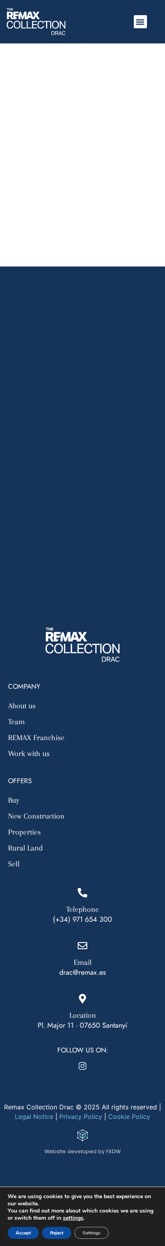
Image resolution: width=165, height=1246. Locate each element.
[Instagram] (82, 1066)
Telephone (82, 909)
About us (22, 705)
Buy (13, 800)
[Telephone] (82, 892)
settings (73, 1218)
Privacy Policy (79, 1117)
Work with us (29, 753)
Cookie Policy (129, 1117)
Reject (56, 1233)
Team (16, 721)
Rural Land (25, 848)
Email (83, 962)
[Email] (82, 945)
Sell (14, 864)
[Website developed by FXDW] (82, 1135)
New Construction (36, 816)
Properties (24, 832)
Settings (91, 1233)
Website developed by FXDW (82, 1151)
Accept (23, 1233)
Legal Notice (34, 1117)
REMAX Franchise (36, 737)
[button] (140, 21)
